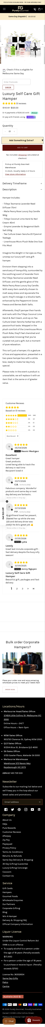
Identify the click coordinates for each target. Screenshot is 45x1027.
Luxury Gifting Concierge (15, 871)
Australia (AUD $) (12, 1000)
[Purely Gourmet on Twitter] (12, 814)
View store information (15, 177)
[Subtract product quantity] (5, 135)
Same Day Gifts (10, 981)
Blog (4, 915)
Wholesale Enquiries (12, 903)
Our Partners (8, 907)
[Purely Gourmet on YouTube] (32, 814)
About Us (7, 823)
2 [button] (17, 592)
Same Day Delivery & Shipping (17, 863)
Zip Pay (6, 843)
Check (8, 91)
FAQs (4, 827)
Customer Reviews (11, 835)
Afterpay (6, 839)
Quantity (7, 129)
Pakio (5, 985)
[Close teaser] (7, 501)
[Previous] (2, 47)
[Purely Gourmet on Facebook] (6, 814)
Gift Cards (7, 891)
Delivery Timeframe (14, 186)
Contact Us (8, 879)
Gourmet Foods (10, 899)
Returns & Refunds (12, 859)
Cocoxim (6, 875)
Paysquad (7, 847)
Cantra (5, 989)
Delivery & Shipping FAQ (14, 923)
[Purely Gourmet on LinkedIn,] (39, 814)
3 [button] (22, 592)
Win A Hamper (9, 919)
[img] (21, 448)
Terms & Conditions (12, 855)
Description (9, 192)
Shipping (22, 158)
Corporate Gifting (11, 911)
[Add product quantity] (14, 135)
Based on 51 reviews (16, 413)
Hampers (7, 895)
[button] (9, 106)
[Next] (42, 47)
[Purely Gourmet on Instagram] (25, 814)
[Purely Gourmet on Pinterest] (19, 814)
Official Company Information (17, 927)
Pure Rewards (9, 831)
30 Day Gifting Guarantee (15, 867)
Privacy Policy (9, 851)
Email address (11, 803)
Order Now (10, 693)
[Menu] (4, 9)
